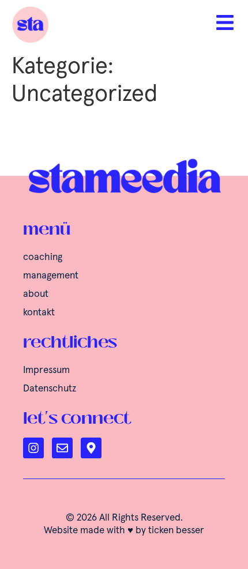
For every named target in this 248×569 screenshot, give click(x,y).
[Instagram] (33, 448)
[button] (21, 548)
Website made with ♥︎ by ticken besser (124, 531)
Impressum (46, 370)
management (50, 276)
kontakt (39, 313)
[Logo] (65, 24)
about (35, 294)
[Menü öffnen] (225, 22)
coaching (42, 257)
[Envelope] (62, 448)
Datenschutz (49, 389)
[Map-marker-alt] (91, 448)
